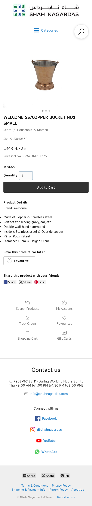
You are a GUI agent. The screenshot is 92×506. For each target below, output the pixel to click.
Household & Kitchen (32, 130)
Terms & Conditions (34, 485)
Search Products (27, 308)
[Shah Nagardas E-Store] (46, 10)
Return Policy (58, 489)
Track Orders (28, 323)
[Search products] (81, 31)
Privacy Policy (61, 485)
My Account (64, 308)
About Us (77, 489)
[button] (19, 260)
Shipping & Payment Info (29, 489)
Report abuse (66, 497)
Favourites (64, 323)
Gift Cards (64, 338)
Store (7, 130)
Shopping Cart (28, 338)
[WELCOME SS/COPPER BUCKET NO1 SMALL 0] (46, 76)
